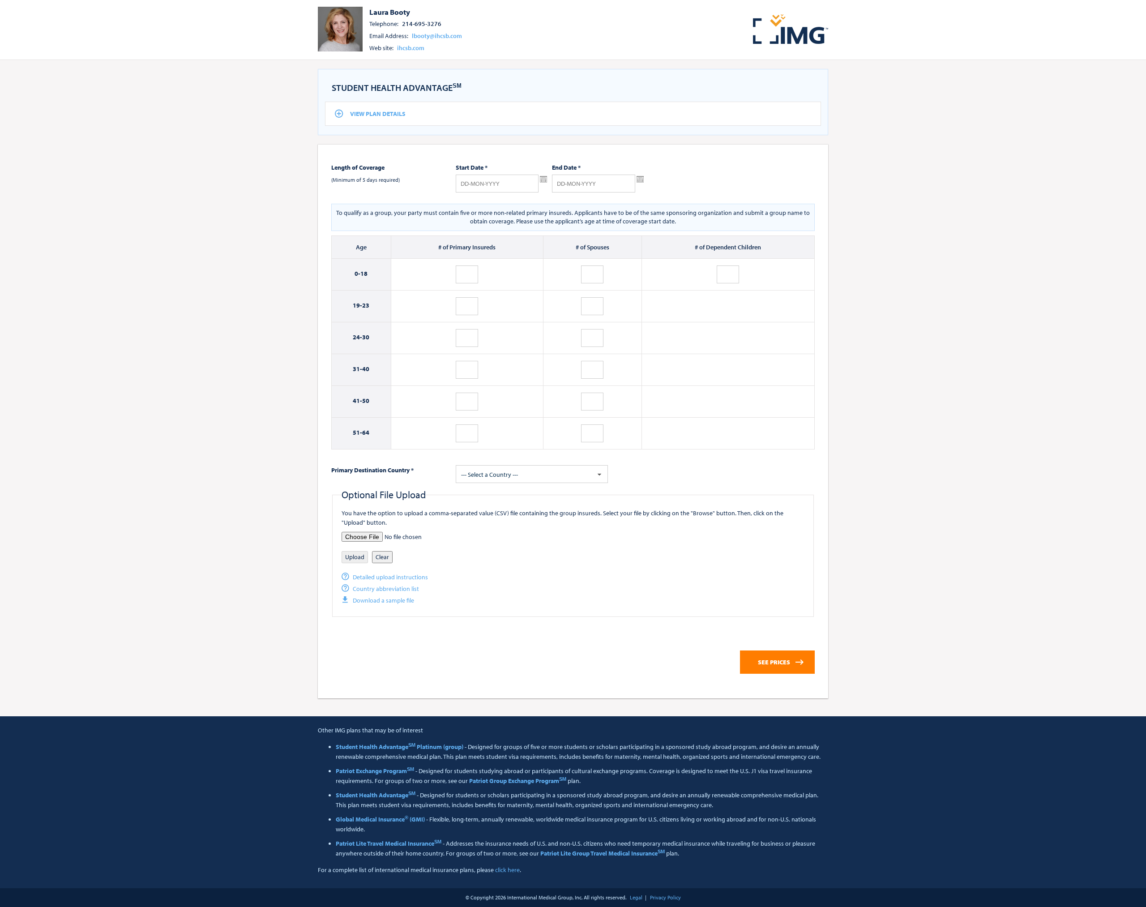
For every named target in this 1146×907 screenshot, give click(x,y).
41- (357, 401)
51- (357, 432)
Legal (636, 897)
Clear (382, 557)
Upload (354, 557)
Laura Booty (389, 12)
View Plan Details (378, 114)
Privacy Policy (665, 897)
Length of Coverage (358, 167)
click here (507, 870)
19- (357, 305)
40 (365, 369)
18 (364, 274)
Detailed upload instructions (390, 577)
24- (357, 337)
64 (365, 432)
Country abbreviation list (386, 589)
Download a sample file (383, 600)
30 (365, 337)
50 (365, 401)
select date (543, 179)
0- (357, 274)
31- (357, 369)
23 (365, 305)
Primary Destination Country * (372, 470)
